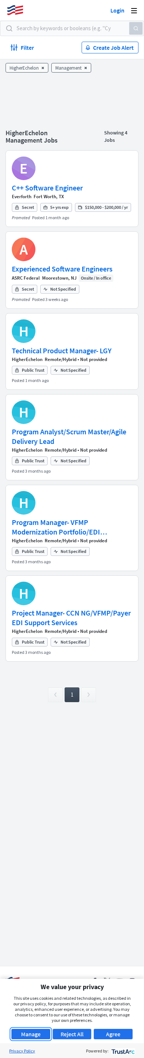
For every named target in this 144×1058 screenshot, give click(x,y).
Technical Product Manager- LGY (62, 350)
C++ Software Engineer (47, 187)
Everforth (21, 196)
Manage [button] (31, 1034)
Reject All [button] (72, 1034)
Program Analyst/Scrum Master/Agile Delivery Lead (69, 436)
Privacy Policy (22, 1051)
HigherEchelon (27, 359)
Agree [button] (113, 1034)
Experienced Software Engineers (62, 268)
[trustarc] (122, 1051)
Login (117, 10)
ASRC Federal (26, 278)
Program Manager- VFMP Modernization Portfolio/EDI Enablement (56, 527)
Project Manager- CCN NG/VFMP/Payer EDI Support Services (71, 617)
